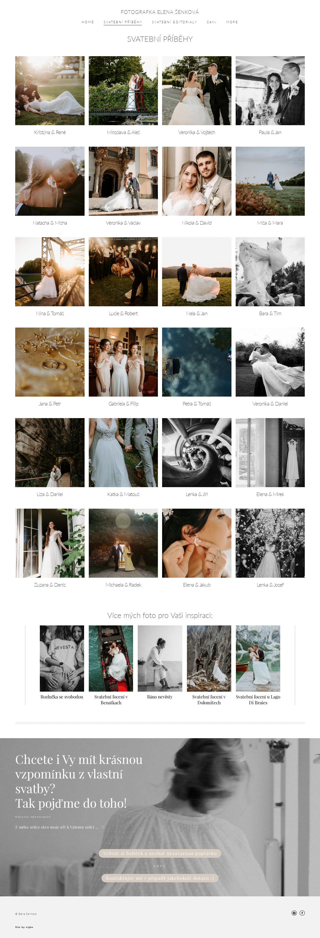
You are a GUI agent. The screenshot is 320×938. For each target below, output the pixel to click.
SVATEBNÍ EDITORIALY (174, 22)
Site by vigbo (24, 927)
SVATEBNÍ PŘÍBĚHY (123, 22)
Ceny (212, 22)
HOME (88, 22)
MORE (232, 22)
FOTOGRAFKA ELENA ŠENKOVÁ (160, 11)
